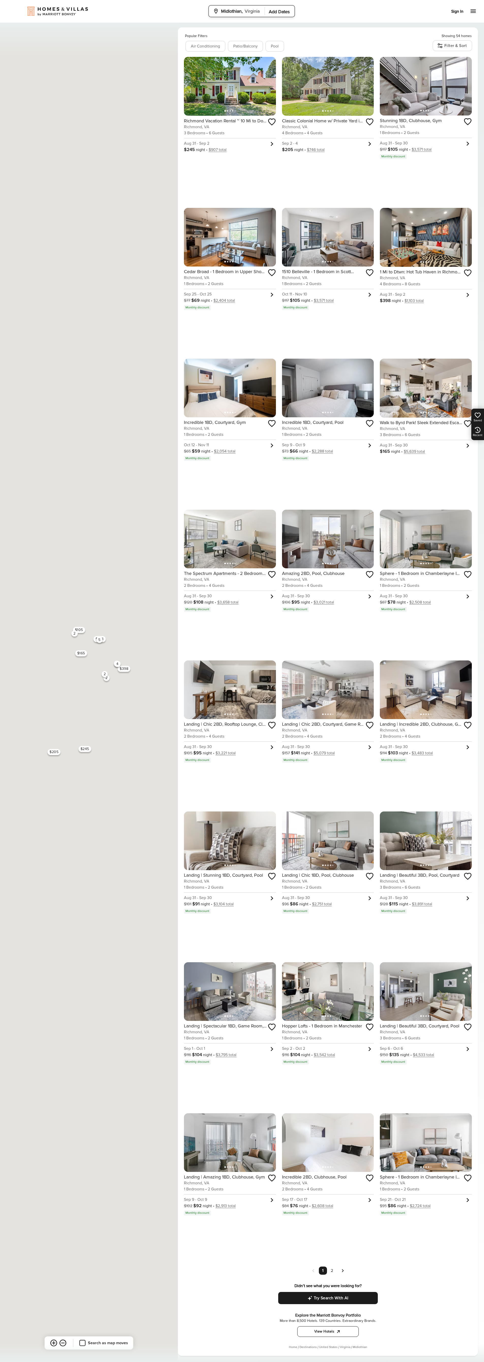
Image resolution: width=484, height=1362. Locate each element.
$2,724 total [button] (420, 1205)
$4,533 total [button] (423, 1054)
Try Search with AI (331, 1298)
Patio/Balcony (245, 46)
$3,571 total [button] (422, 149)
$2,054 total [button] (225, 451)
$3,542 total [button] (324, 1054)
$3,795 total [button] (226, 1054)
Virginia (345, 1347)
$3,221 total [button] (225, 753)
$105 (79, 630)
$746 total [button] (316, 149)
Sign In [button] (457, 11)
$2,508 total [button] (420, 602)
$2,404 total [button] (224, 300)
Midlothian (360, 1347)
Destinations (308, 1347)
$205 (54, 752)
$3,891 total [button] (422, 904)
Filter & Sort (455, 45)
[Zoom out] (63, 1343)
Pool (275, 46)
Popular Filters (196, 36)
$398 (124, 669)
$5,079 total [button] (324, 753)
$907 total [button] (218, 149)
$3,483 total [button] (422, 753)
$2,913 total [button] (225, 1205)
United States (328, 1347)
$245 (85, 749)
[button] (343, 1270)
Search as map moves (108, 1343)
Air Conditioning (205, 46)
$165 (81, 653)
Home (293, 1347)
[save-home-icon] (272, 122)
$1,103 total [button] (414, 300)
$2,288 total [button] (322, 451)
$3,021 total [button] (324, 602)
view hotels (324, 1331)
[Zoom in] (54, 1343)
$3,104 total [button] (223, 904)
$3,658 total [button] (228, 602)
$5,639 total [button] (414, 451)
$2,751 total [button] (322, 904)
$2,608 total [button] (322, 1205)
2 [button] (332, 1270)
